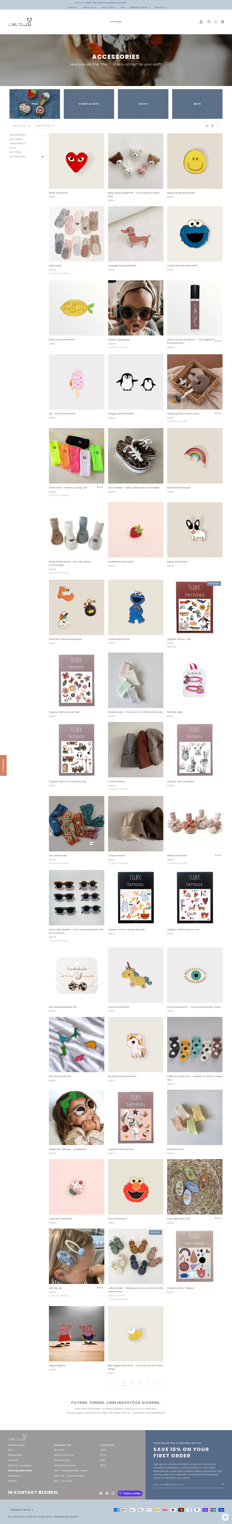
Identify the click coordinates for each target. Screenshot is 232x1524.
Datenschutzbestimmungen (90, 804)
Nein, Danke (100, 813)
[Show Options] (121, 773)
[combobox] (99, 773)
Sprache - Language (87, 767)
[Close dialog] (159, 708)
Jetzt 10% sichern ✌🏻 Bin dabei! (100, 794)
